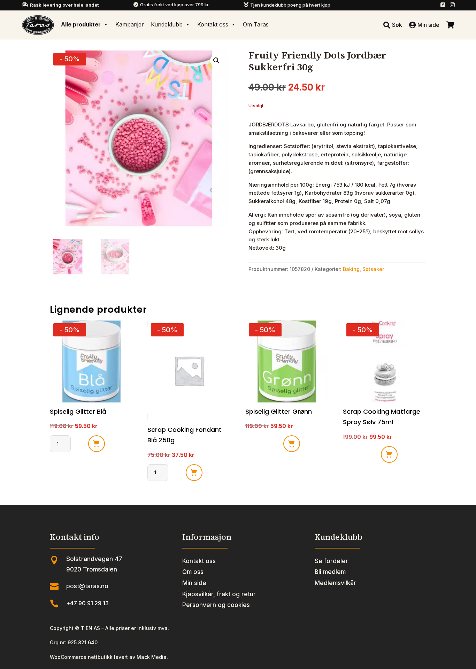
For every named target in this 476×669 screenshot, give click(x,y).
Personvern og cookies (216, 604)
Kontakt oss (212, 24)
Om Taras (256, 24)
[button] (216, 60)
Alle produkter (81, 24)
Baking (351, 269)
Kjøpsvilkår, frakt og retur (219, 594)
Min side (194, 582)
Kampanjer (129, 24)
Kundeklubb (167, 24)
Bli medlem (330, 571)
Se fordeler (331, 561)
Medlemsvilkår (335, 582)
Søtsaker (373, 269)
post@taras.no (87, 586)
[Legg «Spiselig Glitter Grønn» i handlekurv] (291, 443)
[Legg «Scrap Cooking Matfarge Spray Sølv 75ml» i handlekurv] (389, 454)
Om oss (193, 571)
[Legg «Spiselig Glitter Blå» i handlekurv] (96, 443)
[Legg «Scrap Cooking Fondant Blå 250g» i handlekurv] (194, 472)
